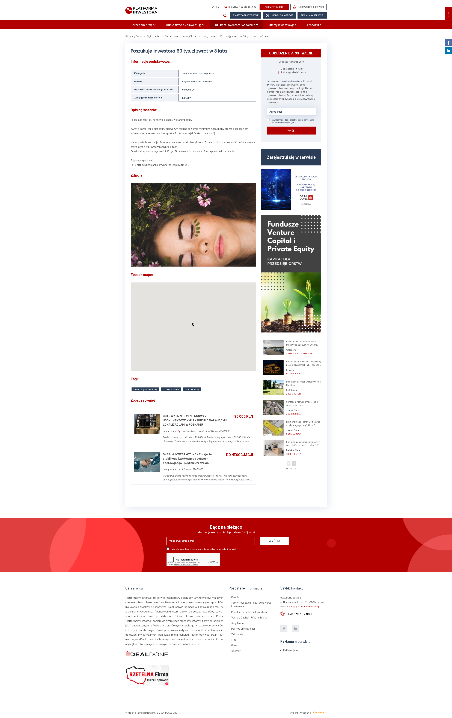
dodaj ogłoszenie (282, 15)
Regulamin (237, 623)
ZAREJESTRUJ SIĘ (274, 6)
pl (217, 6)
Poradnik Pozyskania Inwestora (249, 612)
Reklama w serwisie (312, 15)
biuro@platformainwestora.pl (304, 606)
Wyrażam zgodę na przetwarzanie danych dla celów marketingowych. (293, 121)
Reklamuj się (290, 650)
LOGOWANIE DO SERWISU (311, 6)
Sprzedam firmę (142, 25)
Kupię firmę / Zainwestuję (184, 25)
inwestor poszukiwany (145, 389)
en (213, 6)
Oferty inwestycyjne (282, 25)
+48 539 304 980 (247, 6)
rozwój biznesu (171, 389)
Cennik (235, 597)
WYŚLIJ (274, 541)
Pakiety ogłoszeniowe (245, 15)
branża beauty (192, 389)
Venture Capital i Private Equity (249, 617)
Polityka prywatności (243, 628)
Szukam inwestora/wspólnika (235, 25)
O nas (234, 645)
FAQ (233, 639)
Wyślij (291, 130)
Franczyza (314, 25)
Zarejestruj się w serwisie (291, 157)
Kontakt (236, 650)
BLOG (448, 14)
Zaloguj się (237, 634)
